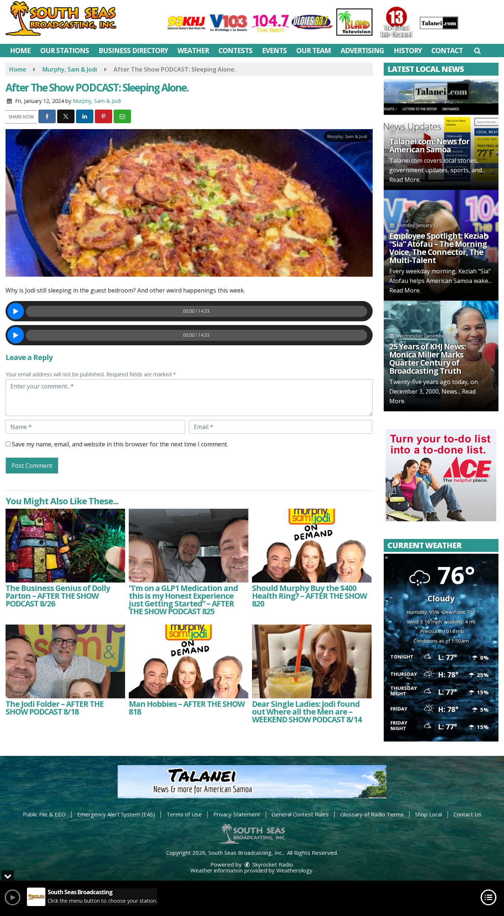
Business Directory (133, 50)
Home (20, 50)
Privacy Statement (236, 814)
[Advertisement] (441, 475)
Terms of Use (184, 814)
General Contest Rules (300, 814)
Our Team (313, 50)
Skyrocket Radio (272, 864)
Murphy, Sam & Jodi (97, 100)
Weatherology (294, 870)
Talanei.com (405, 160)
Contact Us (467, 814)
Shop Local (428, 814)
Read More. (405, 180)
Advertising (362, 50)
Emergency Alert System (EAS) (116, 814)
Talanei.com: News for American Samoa (429, 145)
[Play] (15, 311)
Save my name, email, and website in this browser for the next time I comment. (120, 444)
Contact (447, 50)
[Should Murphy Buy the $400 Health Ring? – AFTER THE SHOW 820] (312, 546)
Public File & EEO (44, 814)
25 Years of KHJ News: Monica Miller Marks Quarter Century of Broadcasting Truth (427, 358)
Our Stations (64, 50)
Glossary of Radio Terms (372, 814)
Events (274, 50)
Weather (193, 50)
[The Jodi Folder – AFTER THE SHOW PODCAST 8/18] (65, 661)
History (408, 50)
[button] (477, 50)
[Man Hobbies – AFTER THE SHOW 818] (188, 661)
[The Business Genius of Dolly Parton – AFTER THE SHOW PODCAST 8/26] (65, 546)
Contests (235, 50)
